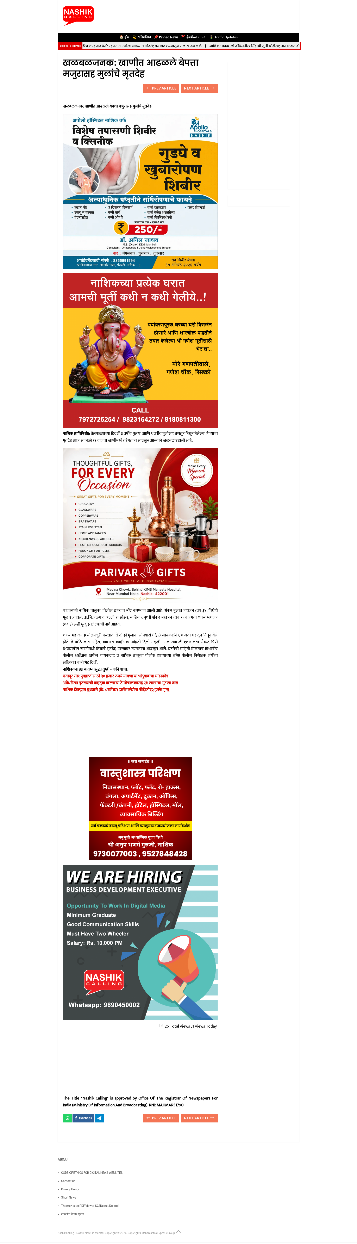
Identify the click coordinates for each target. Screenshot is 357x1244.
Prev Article (163, 88)
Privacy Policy (70, 1189)
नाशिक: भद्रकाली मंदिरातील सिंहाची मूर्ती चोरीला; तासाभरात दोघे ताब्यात (201, 46)
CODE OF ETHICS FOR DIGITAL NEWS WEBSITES (92, 1172)
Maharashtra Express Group (158, 1233)
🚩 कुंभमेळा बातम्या (193, 37)
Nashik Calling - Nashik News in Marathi (81, 1233)
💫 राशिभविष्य (141, 37)
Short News (68, 1197)
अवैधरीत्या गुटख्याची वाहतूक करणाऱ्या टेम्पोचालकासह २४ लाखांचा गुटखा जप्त (120, 682)
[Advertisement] (140, 726)
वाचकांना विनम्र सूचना (72, 1214)
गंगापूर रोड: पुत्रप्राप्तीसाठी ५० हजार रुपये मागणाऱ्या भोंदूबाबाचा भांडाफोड (115, 676)
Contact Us (68, 1181)
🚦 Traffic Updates (223, 37)
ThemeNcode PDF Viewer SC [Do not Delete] (90, 1205)
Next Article (197, 88)
